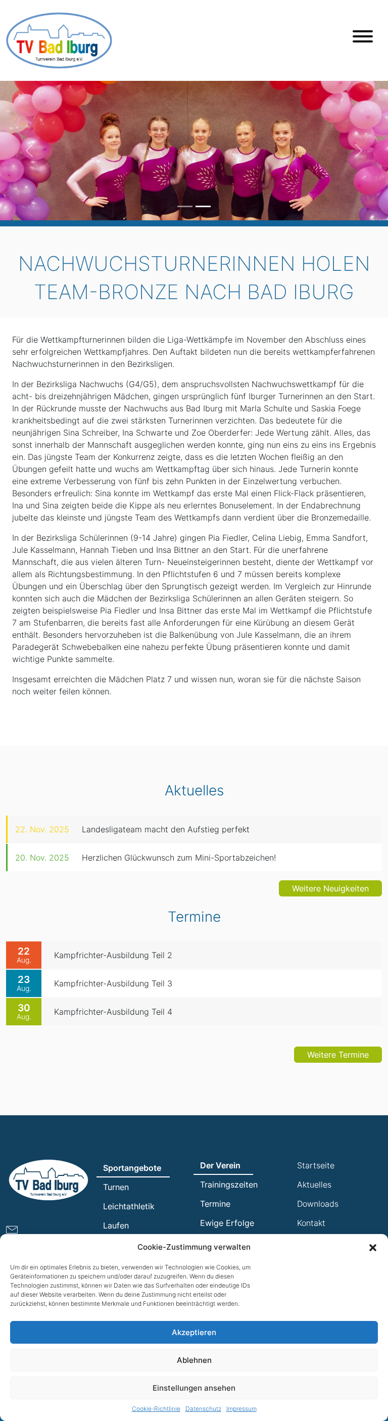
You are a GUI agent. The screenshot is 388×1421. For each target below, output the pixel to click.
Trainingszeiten (229, 1184)
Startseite (315, 1165)
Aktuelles (314, 1184)
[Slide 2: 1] (203, 206)
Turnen (116, 1187)
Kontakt (311, 1223)
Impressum (241, 1408)
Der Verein (220, 1165)
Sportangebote (132, 1168)
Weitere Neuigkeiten (330, 888)
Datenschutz (203, 1408)
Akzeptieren (194, 1332)
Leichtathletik (129, 1206)
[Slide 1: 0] (184, 206)
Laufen (116, 1225)
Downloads (317, 1204)
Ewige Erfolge (227, 1223)
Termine (215, 1204)
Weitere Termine (338, 1055)
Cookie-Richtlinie (156, 1408)
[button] (373, 1247)
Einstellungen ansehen (194, 1388)
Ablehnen (194, 1360)
